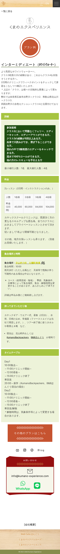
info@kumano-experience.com (30, 475)
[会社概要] (30, 524)
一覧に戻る (6, 11)
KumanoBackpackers (18, 337)
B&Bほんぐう (37, 337)
